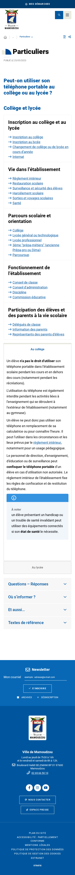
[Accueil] (5, 37)
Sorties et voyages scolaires (33, 198)
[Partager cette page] (69, 37)
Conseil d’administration (30, 287)
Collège (18, 230)
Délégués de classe (27, 324)
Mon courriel (12, 677)
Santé (17, 203)
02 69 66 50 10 (39, 773)
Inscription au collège (28, 137)
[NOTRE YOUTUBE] (45, 787)
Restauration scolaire (28, 183)
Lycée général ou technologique (35, 235)
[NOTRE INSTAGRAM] (37, 787)
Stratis (37, 865)
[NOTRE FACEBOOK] (29, 787)
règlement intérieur (47, 442)
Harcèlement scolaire (28, 193)
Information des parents (30, 329)
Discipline (19, 292)
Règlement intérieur (27, 178)
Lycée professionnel (27, 240)
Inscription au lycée (26, 142)
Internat (18, 157)
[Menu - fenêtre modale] (67, 15)
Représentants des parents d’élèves (38, 334)
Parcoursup (21, 255)
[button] (59, 15)
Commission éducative (29, 297)
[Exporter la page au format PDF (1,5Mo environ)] (64, 36)
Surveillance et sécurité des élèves (37, 188)
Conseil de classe (25, 282)
